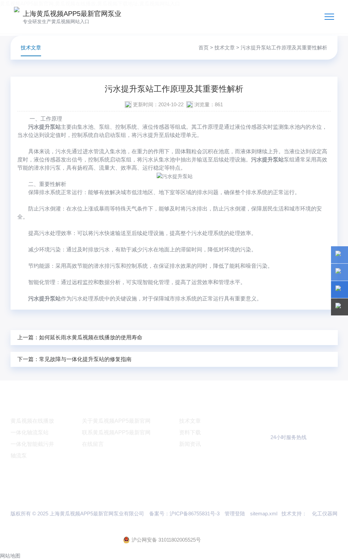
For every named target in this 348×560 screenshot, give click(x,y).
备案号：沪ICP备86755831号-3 (184, 513)
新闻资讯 (190, 444)
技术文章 (224, 47)
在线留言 (93, 444)
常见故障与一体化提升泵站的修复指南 (85, 359)
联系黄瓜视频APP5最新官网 (116, 432)
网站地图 (10, 556)
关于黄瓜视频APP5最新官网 (116, 421)
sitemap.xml (263, 513)
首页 (203, 47)
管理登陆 (235, 513)
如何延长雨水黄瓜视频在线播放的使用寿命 (90, 337)
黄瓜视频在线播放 (32, 421)
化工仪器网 (324, 513)
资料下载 (190, 432)
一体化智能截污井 (32, 444)
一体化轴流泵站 (30, 432)
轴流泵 (19, 455)
